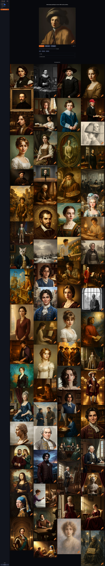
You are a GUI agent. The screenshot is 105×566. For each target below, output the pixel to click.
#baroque (43, 51)
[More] (72, 46)
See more (57, 48)
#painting (47, 51)
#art (40, 51)
